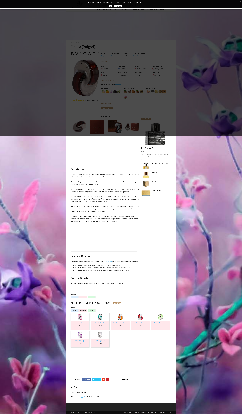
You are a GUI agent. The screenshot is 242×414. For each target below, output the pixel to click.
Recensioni (130, 412)
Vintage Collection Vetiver (160, 163)
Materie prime (162, 412)
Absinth (154, 181)
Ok (110, 6)
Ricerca (169, 412)
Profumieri (143, 412)
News (124, 412)
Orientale (109, 261)
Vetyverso (155, 172)
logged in (83, 397)
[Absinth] (146, 184)
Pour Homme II (157, 190)
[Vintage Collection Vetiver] (146, 165)
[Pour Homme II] (146, 193)
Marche (137, 412)
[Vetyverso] (146, 175)
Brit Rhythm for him (149, 148)
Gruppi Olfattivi (152, 412)
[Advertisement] (105, 151)
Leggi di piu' (118, 6)
